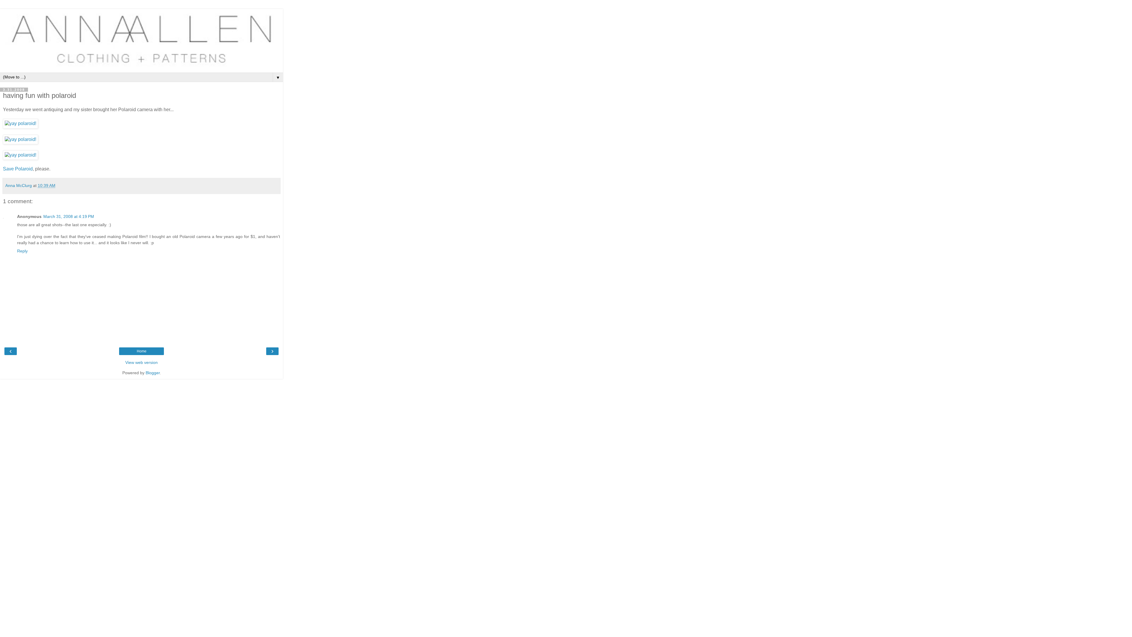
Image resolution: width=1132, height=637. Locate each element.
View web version (141, 362)
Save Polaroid (18, 168)
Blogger (153, 372)
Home (142, 351)
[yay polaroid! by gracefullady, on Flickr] (20, 123)
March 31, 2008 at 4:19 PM (68, 216)
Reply (22, 251)
